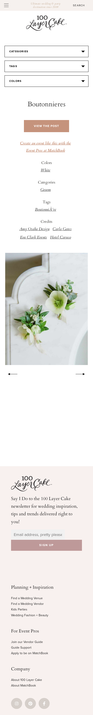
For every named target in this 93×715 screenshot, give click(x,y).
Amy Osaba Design (34, 229)
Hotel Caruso (60, 237)
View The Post (46, 126)
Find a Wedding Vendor (27, 604)
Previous (10, 373)
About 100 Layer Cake (26, 680)
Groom (45, 190)
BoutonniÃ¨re (45, 210)
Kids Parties (19, 609)
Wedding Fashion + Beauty (29, 615)
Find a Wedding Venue (27, 598)
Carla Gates (62, 229)
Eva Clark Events (33, 237)
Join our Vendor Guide (27, 642)
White (45, 170)
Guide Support (21, 647)
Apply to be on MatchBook (29, 653)
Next (83, 373)
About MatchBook (23, 685)
